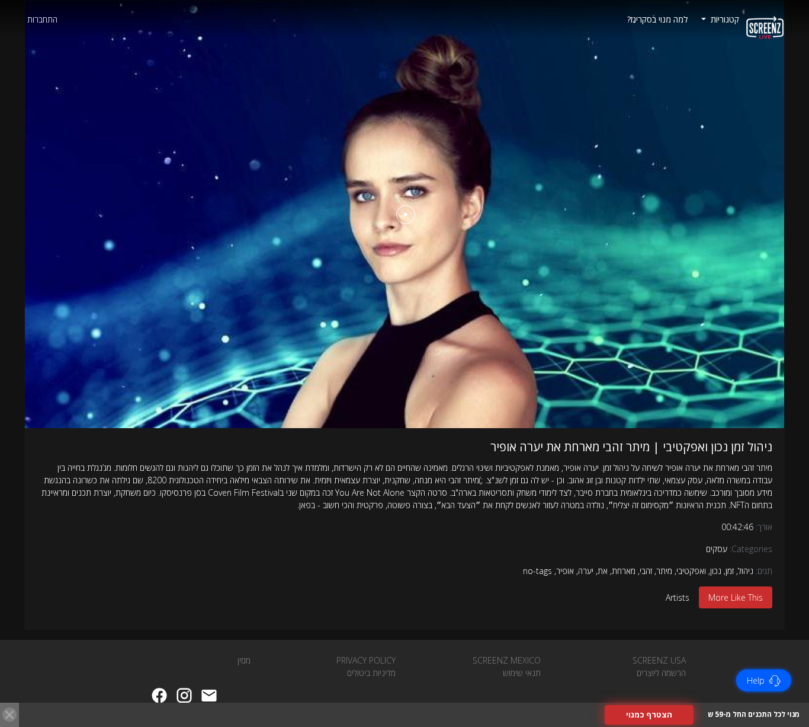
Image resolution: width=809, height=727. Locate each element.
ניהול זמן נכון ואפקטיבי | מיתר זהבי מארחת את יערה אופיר (631, 447)
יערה (585, 570)
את (603, 570)
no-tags (537, 570)
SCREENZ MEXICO (507, 660)
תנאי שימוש (522, 672)
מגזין (244, 660)
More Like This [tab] (735, 597)
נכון (715, 570)
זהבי (646, 570)
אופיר (565, 570)
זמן (729, 570)
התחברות (42, 19)
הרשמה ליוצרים (661, 672)
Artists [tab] (677, 597)
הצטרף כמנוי (649, 714)
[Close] (9, 714)
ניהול (745, 570)
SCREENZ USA (659, 660)
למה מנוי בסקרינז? (657, 19)
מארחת (623, 570)
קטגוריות (723, 19)
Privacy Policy (366, 660)
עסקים (716, 548)
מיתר (664, 570)
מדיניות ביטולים (371, 672)
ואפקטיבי (691, 570)
